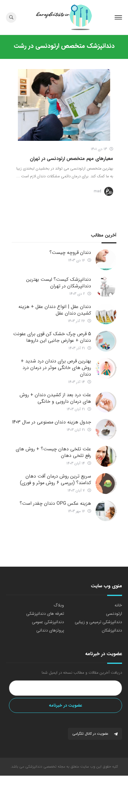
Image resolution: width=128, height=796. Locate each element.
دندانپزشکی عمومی (48, 622)
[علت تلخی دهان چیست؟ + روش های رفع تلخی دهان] (106, 456)
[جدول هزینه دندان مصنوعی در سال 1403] (106, 429)
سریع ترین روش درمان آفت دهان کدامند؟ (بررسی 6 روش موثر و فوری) (55, 479)
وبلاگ (59, 605)
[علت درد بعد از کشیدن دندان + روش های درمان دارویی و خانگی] (106, 402)
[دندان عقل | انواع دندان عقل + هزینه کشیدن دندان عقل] (106, 314)
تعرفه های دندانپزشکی (45, 613)
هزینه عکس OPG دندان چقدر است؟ (55, 503)
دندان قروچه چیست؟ (70, 252)
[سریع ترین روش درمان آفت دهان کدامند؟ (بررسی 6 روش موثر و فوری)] (106, 483)
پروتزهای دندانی (50, 630)
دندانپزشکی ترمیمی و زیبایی (98, 622)
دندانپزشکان (112, 630)
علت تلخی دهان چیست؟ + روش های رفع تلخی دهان (53, 452)
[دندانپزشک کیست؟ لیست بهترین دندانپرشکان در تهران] (106, 286)
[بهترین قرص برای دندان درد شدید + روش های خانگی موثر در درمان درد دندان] (106, 368)
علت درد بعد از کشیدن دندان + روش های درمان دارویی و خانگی (55, 398)
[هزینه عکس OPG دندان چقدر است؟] (106, 510)
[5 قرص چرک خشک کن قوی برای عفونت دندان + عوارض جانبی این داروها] (106, 341)
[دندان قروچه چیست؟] (106, 259)
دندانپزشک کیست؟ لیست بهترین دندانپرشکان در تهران (58, 283)
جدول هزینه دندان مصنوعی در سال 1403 (51, 422)
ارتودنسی (114, 613)
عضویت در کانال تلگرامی (91, 733)
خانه (118, 605)
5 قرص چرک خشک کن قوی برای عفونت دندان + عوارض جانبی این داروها (52, 337)
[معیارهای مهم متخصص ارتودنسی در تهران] (64, 105)
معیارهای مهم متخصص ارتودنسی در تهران (71, 158)
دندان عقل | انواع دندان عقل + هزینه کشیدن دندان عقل (54, 310)
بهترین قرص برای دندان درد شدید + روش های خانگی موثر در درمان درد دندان (56, 367)
